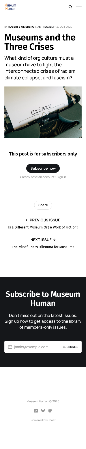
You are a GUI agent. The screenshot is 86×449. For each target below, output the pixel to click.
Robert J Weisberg (21, 27)
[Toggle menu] (79, 7)
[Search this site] (70, 7)
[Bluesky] (43, 411)
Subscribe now (43, 168)
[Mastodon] (50, 411)
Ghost (51, 420)
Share (43, 205)
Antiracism (45, 27)
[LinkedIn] (36, 411)
